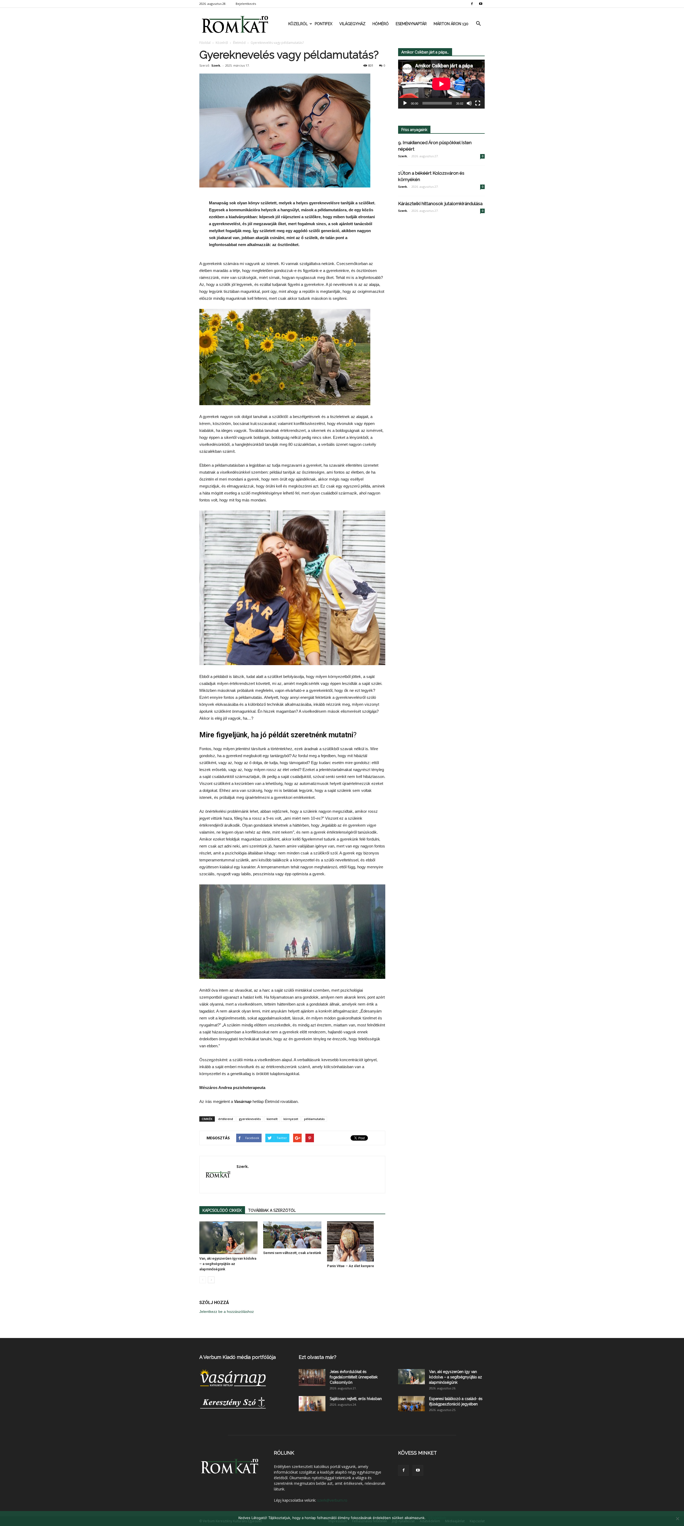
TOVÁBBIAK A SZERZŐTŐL (272, 1210)
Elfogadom (437, 1518)
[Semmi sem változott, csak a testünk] (292, 1234)
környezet (290, 1119)
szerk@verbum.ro (332, 1500)
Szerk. (216, 65)
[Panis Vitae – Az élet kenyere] (356, 1241)
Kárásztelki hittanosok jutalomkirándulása (440, 203)
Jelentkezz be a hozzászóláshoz (226, 1311)
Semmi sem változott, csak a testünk (292, 1253)
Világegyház (352, 24)
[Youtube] (481, 3)
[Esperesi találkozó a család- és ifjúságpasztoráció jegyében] (411, 1403)
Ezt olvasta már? (317, 1357)
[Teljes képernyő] (477, 103)
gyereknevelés (250, 1119)
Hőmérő (380, 24)
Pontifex (323, 24)
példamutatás (314, 1119)
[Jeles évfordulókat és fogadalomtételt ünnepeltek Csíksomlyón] (312, 1377)
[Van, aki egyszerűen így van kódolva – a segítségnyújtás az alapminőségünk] (228, 1237)
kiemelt (272, 1119)
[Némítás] (469, 103)
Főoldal (205, 42)
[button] (478, 23)
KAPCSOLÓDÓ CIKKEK (222, 1210)
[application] (441, 84)
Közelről (298, 24)
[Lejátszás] (405, 103)
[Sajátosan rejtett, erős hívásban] (312, 1403)
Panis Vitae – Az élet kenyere (350, 1266)
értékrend (225, 1119)
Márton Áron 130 (451, 24)
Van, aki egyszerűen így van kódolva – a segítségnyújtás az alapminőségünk (227, 1263)
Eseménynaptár (411, 24)
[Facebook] (472, 3)
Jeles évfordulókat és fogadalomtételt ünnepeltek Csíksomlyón (354, 1377)
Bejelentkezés (246, 4)
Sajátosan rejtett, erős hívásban (356, 1399)
